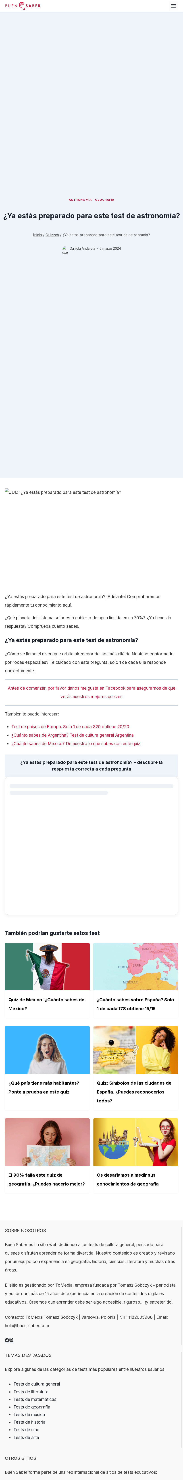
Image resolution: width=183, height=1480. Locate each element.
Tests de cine (26, 1429)
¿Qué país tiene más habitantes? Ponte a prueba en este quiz (43, 1087)
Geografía (104, 199)
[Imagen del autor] (65, 248)
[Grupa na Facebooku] (11, 1340)
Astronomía (80, 199)
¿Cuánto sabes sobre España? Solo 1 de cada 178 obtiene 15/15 (135, 1004)
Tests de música (29, 1414)
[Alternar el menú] (173, 5)
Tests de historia (29, 1422)
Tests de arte (26, 1437)
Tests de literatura (30, 1391)
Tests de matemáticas (34, 1399)
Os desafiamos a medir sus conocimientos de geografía (128, 1179)
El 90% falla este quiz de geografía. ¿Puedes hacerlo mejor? (46, 1179)
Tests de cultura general (36, 1384)
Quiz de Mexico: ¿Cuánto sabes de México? (46, 1004)
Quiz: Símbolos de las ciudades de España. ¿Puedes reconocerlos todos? (134, 1092)
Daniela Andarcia (82, 248)
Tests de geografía (31, 1407)
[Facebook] (7, 1340)
